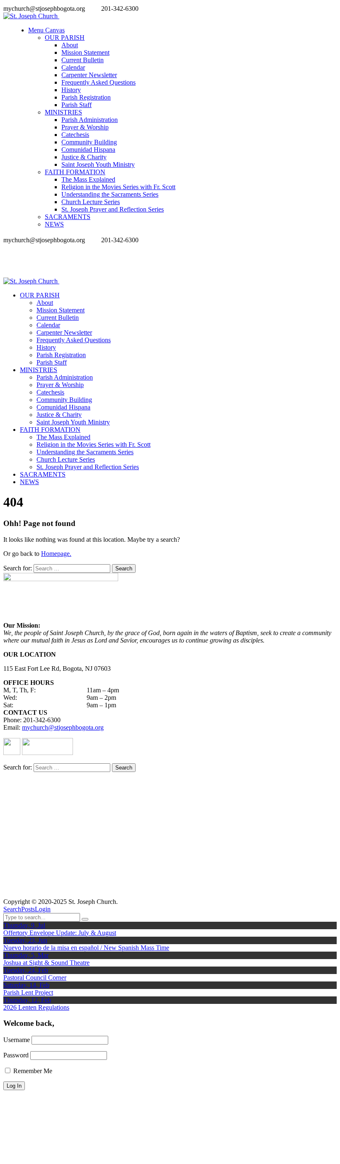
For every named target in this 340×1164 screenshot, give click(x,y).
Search (12, 909)
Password (16, 1055)
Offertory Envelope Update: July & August (59, 932)
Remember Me (32, 1070)
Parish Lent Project (28, 992)
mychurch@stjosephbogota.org (63, 727)
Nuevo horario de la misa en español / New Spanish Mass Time (86, 947)
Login (43, 909)
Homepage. (56, 553)
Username (16, 1039)
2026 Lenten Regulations (36, 1007)
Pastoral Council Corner (34, 977)
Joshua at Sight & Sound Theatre (46, 962)
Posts (28, 909)
